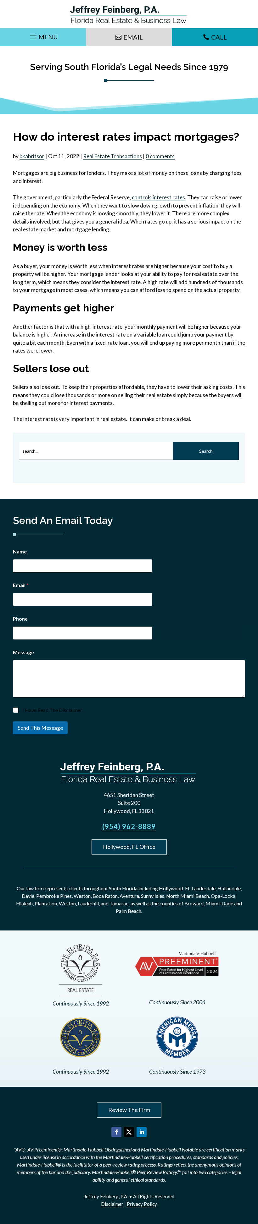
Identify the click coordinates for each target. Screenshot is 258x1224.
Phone (20, 619)
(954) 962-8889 (129, 826)
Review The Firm (129, 1109)
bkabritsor (32, 156)
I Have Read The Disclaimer (52, 710)
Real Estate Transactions (112, 156)
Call (219, 37)
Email (133, 37)
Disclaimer (112, 1204)
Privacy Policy (142, 1204)
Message (23, 652)
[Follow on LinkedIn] (142, 1132)
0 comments (160, 156)
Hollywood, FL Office (129, 846)
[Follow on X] (129, 1132)
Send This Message (40, 728)
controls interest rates (158, 197)
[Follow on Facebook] (116, 1132)
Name (20, 551)
